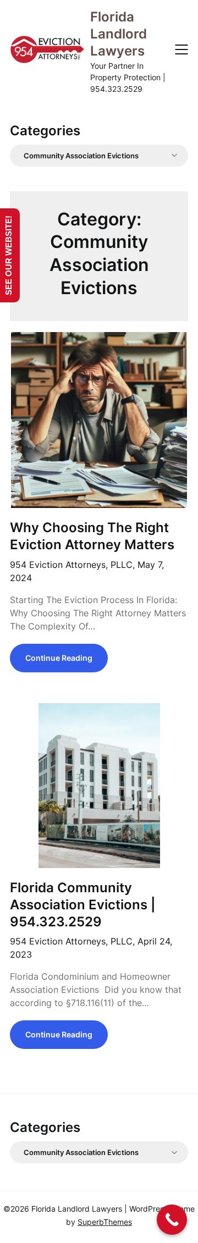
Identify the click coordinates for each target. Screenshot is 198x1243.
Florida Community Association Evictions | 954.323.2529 (83, 905)
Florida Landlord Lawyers (118, 34)
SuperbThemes (105, 1222)
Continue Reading (58, 657)
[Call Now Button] (172, 1220)
